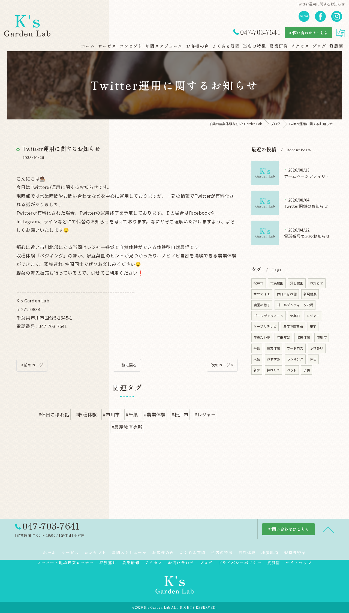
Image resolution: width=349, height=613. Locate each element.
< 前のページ (32, 365)
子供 (306, 370)
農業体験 (273, 348)
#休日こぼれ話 (53, 414)
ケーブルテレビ (265, 326)
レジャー (313, 315)
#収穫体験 (86, 414)
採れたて (273, 370)
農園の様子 (262, 304)
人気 (257, 359)
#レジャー (205, 414)
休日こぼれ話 (287, 294)
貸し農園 (296, 283)
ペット (292, 370)
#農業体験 (155, 414)
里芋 (313, 326)
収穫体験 (303, 337)
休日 (313, 359)
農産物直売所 (293, 326)
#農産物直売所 (127, 427)
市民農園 (277, 283)
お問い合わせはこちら (308, 32)
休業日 (295, 315)
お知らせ (316, 283)
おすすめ (273, 359)
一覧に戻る (127, 365)
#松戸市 (180, 414)
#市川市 (111, 414)
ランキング (295, 359)
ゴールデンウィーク (269, 315)
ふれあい (316, 348)
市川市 (322, 337)
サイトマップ (299, 562)
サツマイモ (262, 294)
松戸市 (259, 283)
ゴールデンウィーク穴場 (295, 304)
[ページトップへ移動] (328, 529)
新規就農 (310, 294)
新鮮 (257, 370)
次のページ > (222, 365)
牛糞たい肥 (262, 337)
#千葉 (132, 414)
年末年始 (283, 337)
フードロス (295, 348)
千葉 (257, 348)
